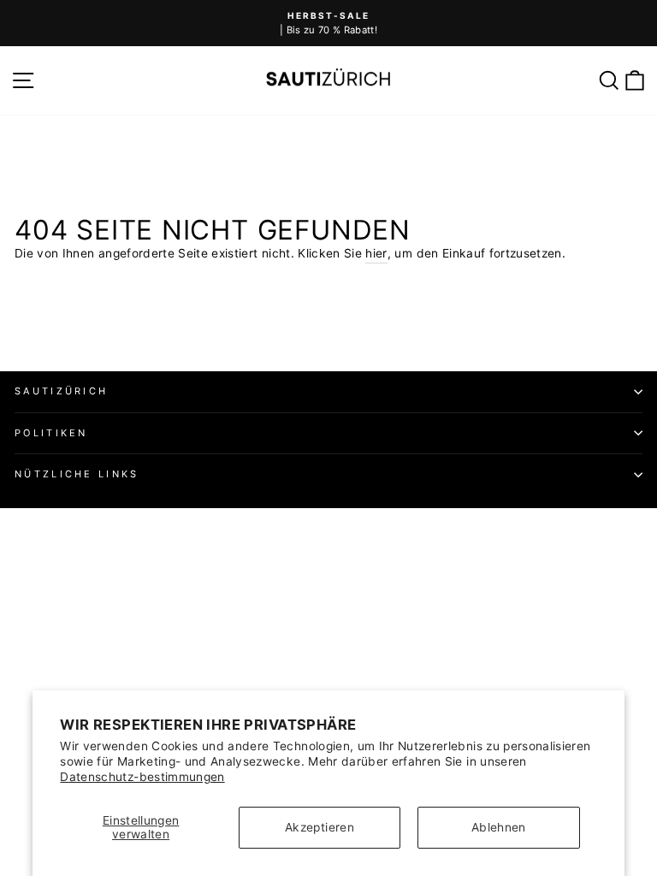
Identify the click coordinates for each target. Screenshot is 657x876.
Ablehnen (498, 827)
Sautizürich (61, 391)
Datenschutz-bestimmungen (142, 777)
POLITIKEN (51, 433)
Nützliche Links (77, 474)
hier (376, 253)
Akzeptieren (319, 827)
